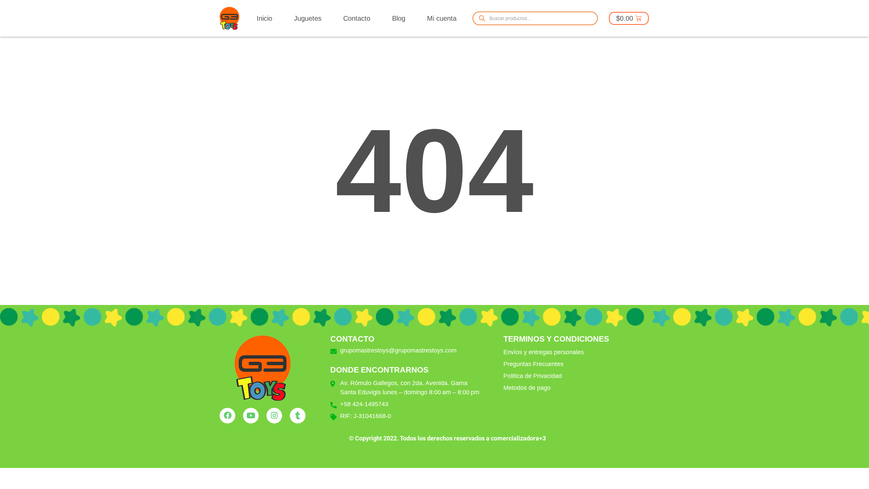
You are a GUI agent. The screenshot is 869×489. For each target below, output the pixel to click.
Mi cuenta (442, 18)
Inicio (264, 18)
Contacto (356, 18)
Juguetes (307, 18)
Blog (398, 18)
